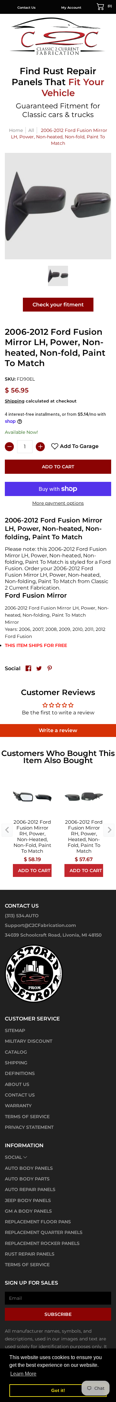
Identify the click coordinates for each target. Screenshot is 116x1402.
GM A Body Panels (28, 1211)
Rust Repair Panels (29, 1254)
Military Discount (28, 1041)
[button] (104, 6)
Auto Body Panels (29, 1168)
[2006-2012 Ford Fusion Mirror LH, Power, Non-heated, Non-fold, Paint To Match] (58, 276)
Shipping (14, 401)
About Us (17, 1084)
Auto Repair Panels (30, 1189)
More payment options (58, 503)
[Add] (40, 446)
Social (13, 1157)
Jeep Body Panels (28, 1200)
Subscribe (58, 1314)
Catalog (16, 1052)
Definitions (20, 1073)
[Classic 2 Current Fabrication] (58, 36)
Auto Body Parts (27, 1179)
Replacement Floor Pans (38, 1222)
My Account (71, 7)
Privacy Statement (29, 1127)
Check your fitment (58, 305)
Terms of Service (27, 1116)
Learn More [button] (23, 1374)
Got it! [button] (58, 1390)
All (31, 130)
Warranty (18, 1106)
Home (16, 130)
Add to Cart (58, 467)
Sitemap (15, 1030)
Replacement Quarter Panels (43, 1232)
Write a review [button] (58, 730)
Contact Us (26, 7)
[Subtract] (9, 446)
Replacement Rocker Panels (42, 1243)
